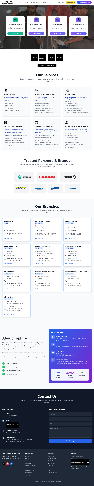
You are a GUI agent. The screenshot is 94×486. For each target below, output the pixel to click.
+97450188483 (11, 230)
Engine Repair (52, 461)
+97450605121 (11, 306)
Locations (28, 463)
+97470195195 (72, 230)
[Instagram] (7, 463)
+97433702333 (72, 281)
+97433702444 (11, 256)
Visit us (79, 33)
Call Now (15, 33)
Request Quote (71, 2)
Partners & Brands (35, 2)
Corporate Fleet (29, 468)
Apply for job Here (30, 475)
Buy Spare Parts (52, 473)
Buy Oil (50, 470)
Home (20, 2)
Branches (45, 2)
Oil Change (51, 456)
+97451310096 (41, 256)
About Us (53, 2)
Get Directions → (9, 238)
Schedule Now (36, 33)
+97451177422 (72, 256)
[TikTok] (3, 463)
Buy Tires (50, 465)
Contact (27, 461)
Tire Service (51, 463)
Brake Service (52, 458)
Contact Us (61, 2)
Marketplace (28, 473)
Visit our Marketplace (47, 66)
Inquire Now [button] (57, 33)
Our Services (28, 456)
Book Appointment (84, 2)
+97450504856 (11, 281)
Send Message (70, 441)
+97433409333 (41, 281)
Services (26, 2)
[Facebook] (11, 463)
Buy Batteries (52, 468)
